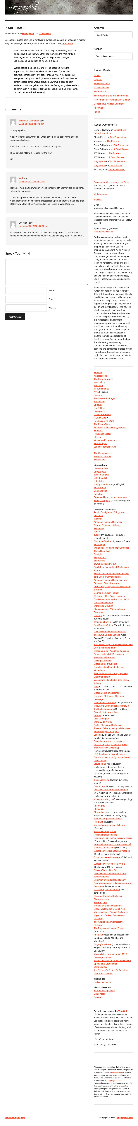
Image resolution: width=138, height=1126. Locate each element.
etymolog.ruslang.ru (103, 799)
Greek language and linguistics (108, 741)
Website (52, 308)
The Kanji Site (100, 902)
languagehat (28, 33)
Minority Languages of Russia (108, 818)
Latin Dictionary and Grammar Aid (110, 631)
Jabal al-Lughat (101, 474)
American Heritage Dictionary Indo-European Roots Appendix (110, 581)
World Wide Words (103, 721)
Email (51, 299)
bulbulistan (99, 481)
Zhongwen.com (101, 899)
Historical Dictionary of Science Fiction (112, 960)
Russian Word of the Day (106, 870)
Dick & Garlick (100, 477)
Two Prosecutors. (102, 83)
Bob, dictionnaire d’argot (105, 647)
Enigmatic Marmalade (29, 120)
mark (21, 178)
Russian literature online (105, 834)
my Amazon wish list (103, 231)
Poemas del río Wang (104, 420)
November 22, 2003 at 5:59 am (33, 225)
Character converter (103, 973)
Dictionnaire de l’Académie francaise (111, 650)
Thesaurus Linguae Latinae (107, 634)
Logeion (98, 734)
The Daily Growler (102, 378)
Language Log (101, 468)
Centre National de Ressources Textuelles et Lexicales (109, 656)
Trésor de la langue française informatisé (113, 644)
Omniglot (98, 554)
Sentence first (100, 490)
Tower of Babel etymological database (112, 728)
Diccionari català (102, 676)
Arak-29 (97, 715)
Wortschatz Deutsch (103, 605)
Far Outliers (99, 408)
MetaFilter (98, 385)
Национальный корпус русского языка (113, 837)
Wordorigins (99, 544)
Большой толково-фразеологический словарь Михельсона (112, 846)
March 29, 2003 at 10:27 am (32, 181)
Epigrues (98, 404)
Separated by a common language (110, 497)
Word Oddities (100, 966)
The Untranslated (102, 453)
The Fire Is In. (100, 91)
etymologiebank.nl (102, 621)
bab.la (97, 531)
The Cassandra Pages (104, 398)
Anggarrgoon (100, 471)
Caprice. (98, 79)
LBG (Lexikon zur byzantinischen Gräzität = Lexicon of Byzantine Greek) (112, 756)
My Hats (98, 199)
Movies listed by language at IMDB (110, 954)
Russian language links (105, 831)
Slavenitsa (99, 812)
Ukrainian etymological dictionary (110, 879)
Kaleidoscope (100, 375)
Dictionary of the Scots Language (109, 596)
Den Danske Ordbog (103, 625)
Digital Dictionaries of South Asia (109, 908)
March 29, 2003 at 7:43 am (31, 123)
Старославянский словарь (107, 857)
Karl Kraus (68, 43)
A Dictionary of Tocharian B (107, 889)
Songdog (98, 372)
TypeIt (96, 534)
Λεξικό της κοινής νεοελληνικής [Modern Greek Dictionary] (111, 746)
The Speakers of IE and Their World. (111, 95)
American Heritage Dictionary (108, 521)
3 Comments (45, 33)
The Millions (100, 459)
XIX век (97, 437)
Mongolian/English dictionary (108, 905)
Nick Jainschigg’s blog (104, 990)
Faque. (97, 111)
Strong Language (102, 500)
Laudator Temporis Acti (105, 446)
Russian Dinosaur (102, 433)
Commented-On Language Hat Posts (111, 182)
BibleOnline (99, 560)
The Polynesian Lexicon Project (109, 928)
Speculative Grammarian (106, 963)
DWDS (97, 615)
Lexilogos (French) (103, 660)
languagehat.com (13, 8)
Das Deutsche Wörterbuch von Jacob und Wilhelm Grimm (111, 601)
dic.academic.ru (101, 779)
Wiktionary (99, 528)
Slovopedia (99, 763)
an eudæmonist (101, 388)
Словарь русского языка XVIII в (109, 863)
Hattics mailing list (102, 981)
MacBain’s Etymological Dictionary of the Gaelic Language (111, 707)
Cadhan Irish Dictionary (105, 702)
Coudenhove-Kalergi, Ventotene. (109, 103)
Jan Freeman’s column (111, 970)
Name (51, 290)
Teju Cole (123, 1011)
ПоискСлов (99, 786)
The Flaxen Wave (102, 424)
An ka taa (98, 934)
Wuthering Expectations (105, 440)
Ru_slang (99, 821)
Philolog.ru (99, 808)
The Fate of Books (102, 456)
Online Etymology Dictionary (107, 725)
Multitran (98, 518)
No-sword (98, 395)
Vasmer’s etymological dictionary (109, 825)
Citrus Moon (99, 993)
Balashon (98, 493)
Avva (96, 391)
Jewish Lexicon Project (105, 563)
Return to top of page (15, 1117)
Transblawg (99, 401)
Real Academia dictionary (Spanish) (111, 673)
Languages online (102, 957)
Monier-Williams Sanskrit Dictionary (111, 912)
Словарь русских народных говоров (112, 850)
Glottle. (97, 75)
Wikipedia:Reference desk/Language (111, 547)
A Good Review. (101, 87)
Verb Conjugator (101, 718)
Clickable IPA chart (103, 541)
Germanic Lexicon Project (106, 592)
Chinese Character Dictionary (108, 895)
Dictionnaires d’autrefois (105, 663)
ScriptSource (100, 557)
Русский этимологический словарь (111, 789)
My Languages (101, 193)
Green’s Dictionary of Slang (107, 525)
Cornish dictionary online (106, 712)
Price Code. (99, 107)
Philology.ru (99, 805)
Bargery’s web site (102, 944)
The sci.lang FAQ (102, 550)
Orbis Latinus (100, 760)
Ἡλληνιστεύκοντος (104, 484)
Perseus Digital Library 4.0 (106, 731)
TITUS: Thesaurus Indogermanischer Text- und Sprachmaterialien (111, 575)
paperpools (99, 411)
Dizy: (96, 686)
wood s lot (99, 382)
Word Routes (100, 487)
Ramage (98, 997)
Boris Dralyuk (100, 443)
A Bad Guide (100, 417)
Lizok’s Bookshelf (102, 414)
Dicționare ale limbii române (107, 692)
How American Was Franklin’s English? (113, 99)
